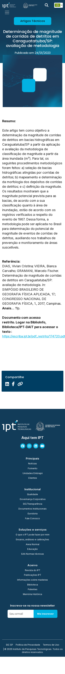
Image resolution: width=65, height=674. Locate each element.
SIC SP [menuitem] (9, 645)
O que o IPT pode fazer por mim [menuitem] (32, 535)
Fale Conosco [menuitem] (32, 519)
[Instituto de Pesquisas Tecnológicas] (9, 5)
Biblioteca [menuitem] (32, 585)
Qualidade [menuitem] (32, 494)
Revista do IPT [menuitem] (32, 570)
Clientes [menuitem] (32, 478)
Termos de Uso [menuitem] (51, 645)
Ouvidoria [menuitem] (32, 514)
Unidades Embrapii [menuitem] (33, 473)
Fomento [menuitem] (32, 469)
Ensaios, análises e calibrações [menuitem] (32, 540)
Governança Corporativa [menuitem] (33, 499)
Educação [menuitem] (32, 549)
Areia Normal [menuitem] (32, 545)
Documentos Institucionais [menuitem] (32, 509)
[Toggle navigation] (7, 12)
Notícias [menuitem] (32, 464)
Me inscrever (45, 613)
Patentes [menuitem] (32, 590)
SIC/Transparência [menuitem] (32, 504)
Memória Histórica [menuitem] (32, 594)
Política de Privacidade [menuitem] (28, 645)
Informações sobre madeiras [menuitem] (32, 580)
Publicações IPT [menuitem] (32, 575)
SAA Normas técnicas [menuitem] (32, 554)
